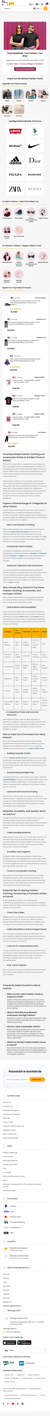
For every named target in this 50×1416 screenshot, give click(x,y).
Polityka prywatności (29, 1395)
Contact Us (8, 1106)
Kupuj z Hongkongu (12, 1378)
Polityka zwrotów (10, 1164)
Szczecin (6, 1298)
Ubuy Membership (10, 1138)
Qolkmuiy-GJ (41, 319)
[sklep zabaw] (24, 1343)
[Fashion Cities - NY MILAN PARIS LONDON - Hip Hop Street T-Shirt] (9, 382)
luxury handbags (9, 779)
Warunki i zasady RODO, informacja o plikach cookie (22, 1185)
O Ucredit (7, 1172)
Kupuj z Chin (40, 1378)
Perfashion (42, 432)
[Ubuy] (10, 4)
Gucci (22, 617)
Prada (13, 556)
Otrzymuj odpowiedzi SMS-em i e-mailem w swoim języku (27, 1323)
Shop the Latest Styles (25, 69)
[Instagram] (9, 1404)
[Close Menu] (2, 4)
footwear (43, 553)
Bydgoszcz (7, 1302)
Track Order (8, 1122)
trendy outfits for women (19, 532)
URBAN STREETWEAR (40, 377)
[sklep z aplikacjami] (10, 1343)
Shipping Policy (9, 1130)
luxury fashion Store (36, 748)
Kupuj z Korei (27, 1378)
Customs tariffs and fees (13, 1126)
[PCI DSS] (8, 1363)
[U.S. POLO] (34, 131)
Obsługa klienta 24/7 (19, 1318)
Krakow (6, 1278)
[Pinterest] (23, 1404)
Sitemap (6, 1118)
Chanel (36, 617)
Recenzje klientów (10, 1160)
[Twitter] (19, 1404)
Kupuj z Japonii (33, 1375)
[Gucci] (34, 189)
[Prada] (15, 174)
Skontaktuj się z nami (13, 1398)
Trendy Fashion (40, 298)
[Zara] (15, 189)
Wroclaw (6, 1286)
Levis (29, 842)
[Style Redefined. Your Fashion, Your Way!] (25, 35)
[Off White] (15, 145)
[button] (32, 4)
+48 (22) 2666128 (13, 1332)
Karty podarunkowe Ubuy (14, 1176)
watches (33, 553)
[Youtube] (14, 1404)
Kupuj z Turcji (9, 1381)
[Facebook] (5, 1404)
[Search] (45, 9)
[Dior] (34, 160)
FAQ (4, 1168)
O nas (43, 1395)
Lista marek (8, 1156)
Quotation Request (11, 1110)
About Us (7, 1102)
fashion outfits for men (18, 758)
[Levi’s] (15, 131)
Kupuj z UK (21, 1375)
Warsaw (6, 1274)
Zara (11, 582)
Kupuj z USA (9, 1375)
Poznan (6, 1290)
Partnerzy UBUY (9, 1190)
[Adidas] (15, 160)
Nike (21, 556)
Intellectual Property (11, 1114)
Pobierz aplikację (10, 1152)
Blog (5, 1180)
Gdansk (6, 1294)
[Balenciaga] (34, 174)
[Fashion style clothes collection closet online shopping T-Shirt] (9, 401)
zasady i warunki (11, 1395)
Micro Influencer (10, 1134)
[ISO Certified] (26, 1363)
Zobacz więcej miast (12, 1306)
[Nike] (34, 145)
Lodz (5, 1282)
